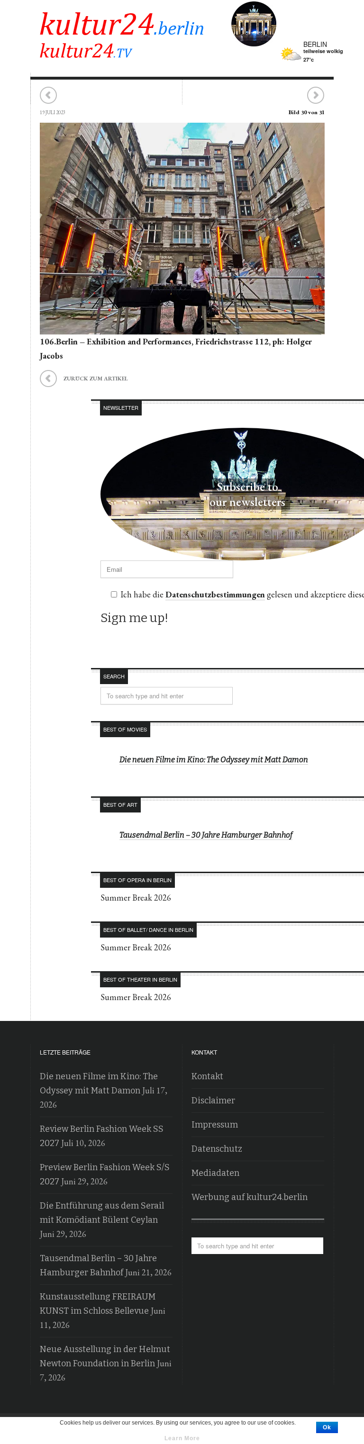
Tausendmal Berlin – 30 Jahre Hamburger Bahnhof (205, 834)
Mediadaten (215, 1173)
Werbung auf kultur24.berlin (249, 1197)
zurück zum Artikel (84, 377)
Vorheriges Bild (48, 95)
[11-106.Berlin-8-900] (182, 327)
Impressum (214, 1124)
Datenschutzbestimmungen (215, 594)
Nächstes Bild (315, 95)
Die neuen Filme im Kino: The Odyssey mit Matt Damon (213, 759)
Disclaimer (213, 1100)
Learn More (182, 1438)
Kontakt (207, 1076)
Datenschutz (216, 1149)
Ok (327, 1427)
